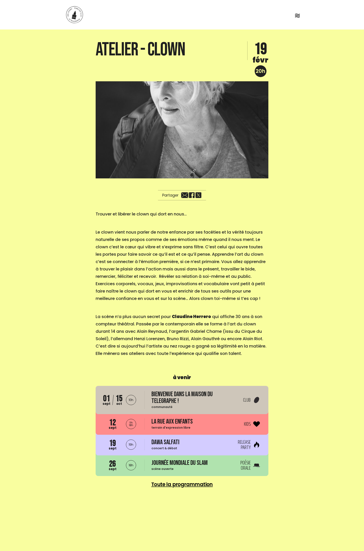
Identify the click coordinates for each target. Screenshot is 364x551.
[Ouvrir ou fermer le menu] (297, 15)
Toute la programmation (182, 484)
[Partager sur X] (198, 195)
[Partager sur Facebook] (192, 195)
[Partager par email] (184, 195)
